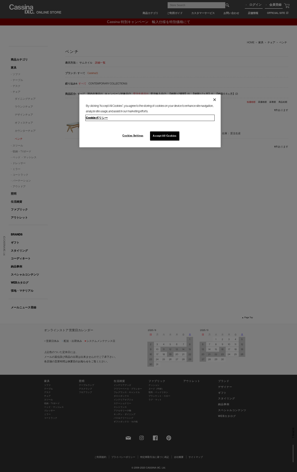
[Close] (214, 99)
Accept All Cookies (164, 135)
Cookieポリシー (97, 118)
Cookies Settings (132, 135)
